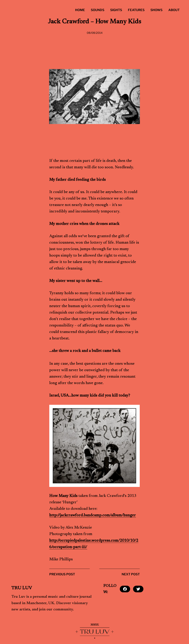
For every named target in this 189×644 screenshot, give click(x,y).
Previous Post (62, 574)
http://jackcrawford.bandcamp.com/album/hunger (92, 515)
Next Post (131, 574)
